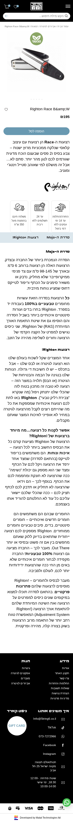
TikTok (52, 727)
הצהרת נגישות (60, 693)
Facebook (49, 745)
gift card (17, 725)
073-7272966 (47, 736)
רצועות (34, 26)
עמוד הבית (63, 26)
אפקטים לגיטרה (20, 673)
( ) (9, 6)
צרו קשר (64, 678)
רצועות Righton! (25, 237)
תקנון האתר (62, 673)
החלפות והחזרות (59, 683)
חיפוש (6, 16)
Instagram (49, 753)
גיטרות (26, 668)
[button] (6, 109)
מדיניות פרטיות (59, 698)
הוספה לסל (36, 131)
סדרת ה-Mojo (58, 237)
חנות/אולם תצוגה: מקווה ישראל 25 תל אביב (44, 766)
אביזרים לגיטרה (48, 26)
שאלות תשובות (60, 688)
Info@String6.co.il (44, 718)
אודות (65, 668)
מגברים (25, 678)
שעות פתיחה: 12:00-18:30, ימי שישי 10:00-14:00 (43, 782)
